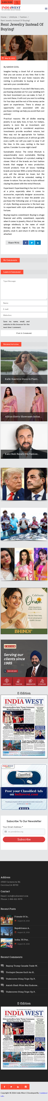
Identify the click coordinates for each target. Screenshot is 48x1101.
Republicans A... (22, 928)
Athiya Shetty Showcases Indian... (23, 416)
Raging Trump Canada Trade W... (22, 965)
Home (3, 17)
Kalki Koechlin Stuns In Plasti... (22, 379)
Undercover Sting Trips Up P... (21, 978)
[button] (24, 484)
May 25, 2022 (9, 58)
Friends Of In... (21, 916)
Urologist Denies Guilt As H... (20, 972)
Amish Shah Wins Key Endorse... (22, 985)
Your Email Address (13, 827)
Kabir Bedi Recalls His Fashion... (22, 453)
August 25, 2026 (23, 921)
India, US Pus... (21, 939)
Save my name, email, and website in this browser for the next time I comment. (16, 324)
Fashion (23, 17)
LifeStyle (13, 17)
